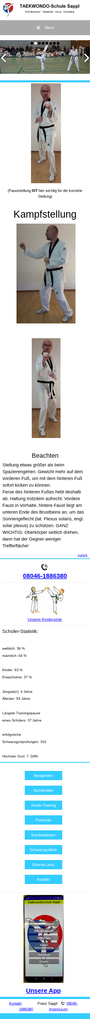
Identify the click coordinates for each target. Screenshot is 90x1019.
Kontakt (43, 879)
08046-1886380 (45, 575)
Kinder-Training (43, 805)
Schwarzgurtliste (43, 850)
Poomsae (43, 820)
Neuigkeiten (43, 775)
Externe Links (43, 865)
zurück (83, 555)
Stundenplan (43, 790)
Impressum (58, 1009)
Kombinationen (43, 835)
